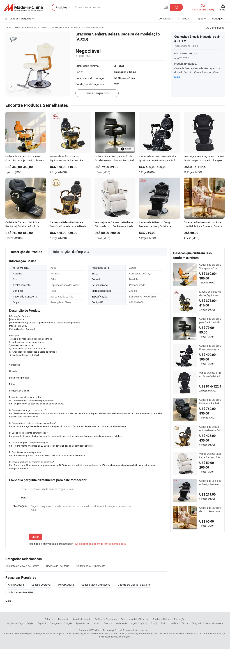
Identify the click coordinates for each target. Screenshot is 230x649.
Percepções (179, 619)
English (30, 623)
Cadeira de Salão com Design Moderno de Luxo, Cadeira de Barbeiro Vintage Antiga (210, 482)
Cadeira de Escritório (57, 566)
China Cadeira (16, 584)
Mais (177, 77)
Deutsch (108, 623)
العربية (134, 623)
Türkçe (184, 623)
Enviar (35, 536)
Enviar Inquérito (97, 93)
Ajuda (185, 18)
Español (42, 623)
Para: (24, 497)
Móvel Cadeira (66, 584)
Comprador (165, 18)
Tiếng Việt (197, 623)
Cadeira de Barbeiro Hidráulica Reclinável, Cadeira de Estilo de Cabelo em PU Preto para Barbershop (210, 401)
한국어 (143, 623)
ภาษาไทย (173, 623)
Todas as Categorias (19, 18)
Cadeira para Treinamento (90, 566)
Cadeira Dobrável (40, 584)
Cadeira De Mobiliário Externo (134, 584)
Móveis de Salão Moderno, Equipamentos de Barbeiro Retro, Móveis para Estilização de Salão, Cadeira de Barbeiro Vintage (210, 293)
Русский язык (82, 623)
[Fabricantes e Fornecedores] (23, 7)
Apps (200, 18)
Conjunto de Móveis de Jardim (22, 566)
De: (24, 489)
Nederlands (121, 623)
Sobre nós (49, 619)
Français (67, 623)
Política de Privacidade (106, 619)
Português (55, 623)
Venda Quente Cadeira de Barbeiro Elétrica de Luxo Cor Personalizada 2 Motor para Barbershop (210, 455)
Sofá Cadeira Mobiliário (21, 592)
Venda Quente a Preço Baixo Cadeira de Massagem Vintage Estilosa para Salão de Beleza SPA (210, 374)
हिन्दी (163, 623)
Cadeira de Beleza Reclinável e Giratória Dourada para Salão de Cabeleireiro (210, 428)
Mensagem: (20, 506)
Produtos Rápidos (162, 619)
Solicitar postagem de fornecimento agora (100, 543)
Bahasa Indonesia (214, 623)
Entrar (222, 9)
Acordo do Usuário (82, 619)
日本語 (154, 623)
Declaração (63, 619)
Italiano (96, 623)
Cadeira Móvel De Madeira (95, 584)
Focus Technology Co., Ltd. (109, 630)
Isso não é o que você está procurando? (51, 543)
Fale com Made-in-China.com (135, 619)
